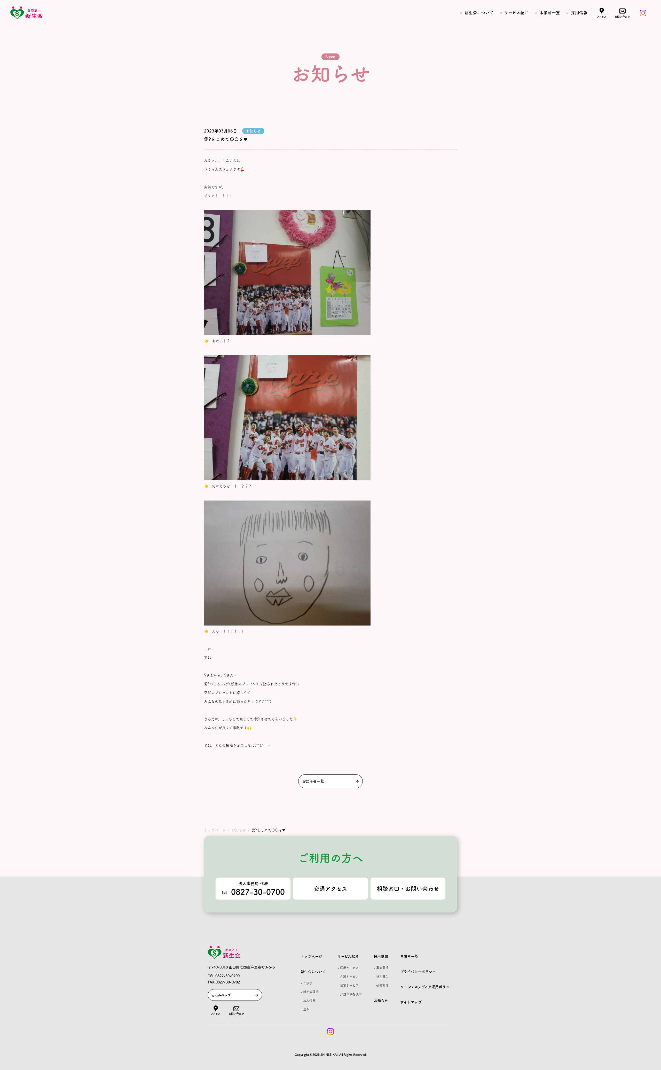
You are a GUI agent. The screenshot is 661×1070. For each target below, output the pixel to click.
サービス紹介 (516, 13)
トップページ (311, 956)
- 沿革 (305, 1009)
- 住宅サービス (348, 985)
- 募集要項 (381, 967)
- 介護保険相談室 (349, 994)
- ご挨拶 (306, 983)
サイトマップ (411, 1002)
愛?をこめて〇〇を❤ (225, 139)
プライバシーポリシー (418, 971)
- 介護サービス (348, 976)
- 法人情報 (308, 1000)
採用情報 (579, 13)
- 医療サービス (348, 967)
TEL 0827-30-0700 (224, 976)
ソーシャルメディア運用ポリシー (426, 987)
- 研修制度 (381, 985)
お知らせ (381, 1000)
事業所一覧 (549, 13)
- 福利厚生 (381, 976)
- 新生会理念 (310, 991)
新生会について (479, 13)
